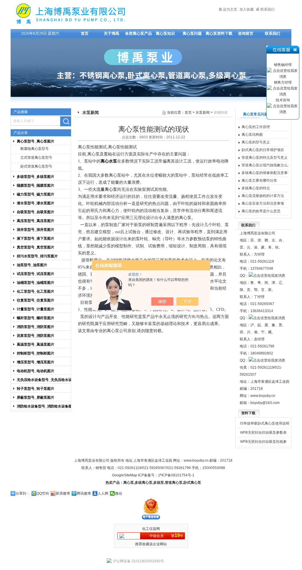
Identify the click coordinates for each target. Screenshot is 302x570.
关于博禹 (111, 33)
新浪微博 (63, 493)
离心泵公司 (117, 331)
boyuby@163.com (265, 403)
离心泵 (128, 482)
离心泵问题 (192, 33)
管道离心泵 (174, 482)
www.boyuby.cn (262, 396)
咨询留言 (245, 33)
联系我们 (267, 9)
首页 (84, 33)
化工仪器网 (151, 529)
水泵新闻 (203, 112)
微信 (118, 493)
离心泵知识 (165, 33)
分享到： (23, 493)
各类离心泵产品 (138, 33)
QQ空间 (43, 493)
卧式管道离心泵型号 (36, 166)
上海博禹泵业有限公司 (89, 13)
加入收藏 (246, 9)
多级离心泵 (143, 482)
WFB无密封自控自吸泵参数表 (263, 432)
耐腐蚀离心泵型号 (34, 149)
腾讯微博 (84, 493)
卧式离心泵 (192, 482)
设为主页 (230, 9)
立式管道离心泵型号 (36, 157)
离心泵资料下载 (219, 33)
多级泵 (158, 482)
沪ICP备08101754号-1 (176, 475)
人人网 (103, 493)
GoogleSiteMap (124, 475)
